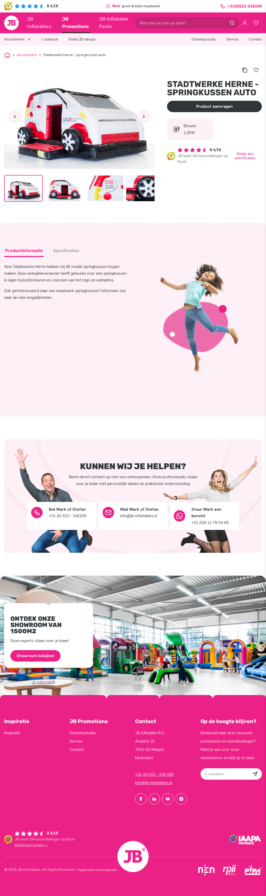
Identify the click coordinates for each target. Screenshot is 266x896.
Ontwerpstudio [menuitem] (203, 39)
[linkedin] (154, 799)
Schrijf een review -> (31, 845)
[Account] (244, 23)
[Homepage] (11, 23)
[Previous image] (14, 116)
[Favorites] (256, 23)
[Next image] (143, 116)
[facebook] (141, 799)
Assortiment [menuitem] (14, 39)
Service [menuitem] (232, 39)
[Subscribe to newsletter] (255, 774)
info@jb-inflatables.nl (153, 782)
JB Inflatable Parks (113, 22)
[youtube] (168, 799)
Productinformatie (24, 250)
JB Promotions (75, 22)
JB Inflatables (39, 22)
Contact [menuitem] (255, 39)
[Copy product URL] (244, 70)
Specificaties (66, 250)
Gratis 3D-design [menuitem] (82, 39)
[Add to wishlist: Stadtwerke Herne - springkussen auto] (256, 70)
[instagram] (181, 799)
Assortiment (27, 55)
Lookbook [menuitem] (50, 39)
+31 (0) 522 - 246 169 (154, 774)
